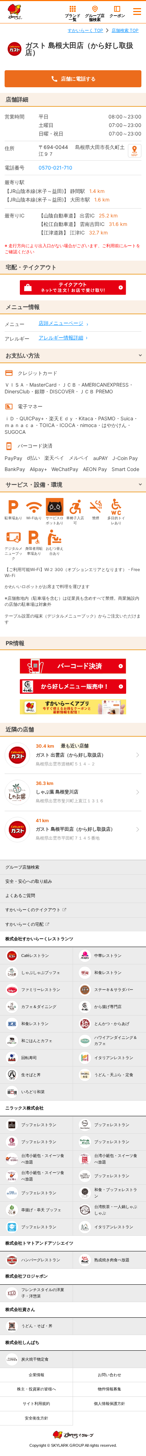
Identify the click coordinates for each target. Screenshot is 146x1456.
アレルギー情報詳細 (61, 337)
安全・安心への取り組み (28, 881)
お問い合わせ (109, 1375)
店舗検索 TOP (125, 30)
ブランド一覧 (72, 17)
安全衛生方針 (36, 1418)
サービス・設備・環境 (34, 484)
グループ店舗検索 (22, 867)
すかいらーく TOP (85, 30)
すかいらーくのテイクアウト (33, 909)
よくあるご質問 (20, 895)
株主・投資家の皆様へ (36, 1389)
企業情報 (36, 1375)
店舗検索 (95, 17)
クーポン (117, 15)
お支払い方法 (23, 355)
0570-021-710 (55, 168)
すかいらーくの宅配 (24, 924)
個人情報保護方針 (109, 1403)
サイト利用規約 (36, 1403)
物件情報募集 (109, 1389)
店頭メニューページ (61, 323)
